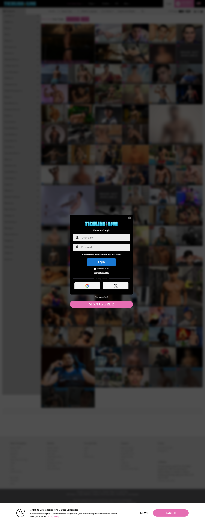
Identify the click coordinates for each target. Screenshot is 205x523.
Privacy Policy (53, 516)
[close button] (129, 218)
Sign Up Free (101, 304)
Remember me (103, 269)
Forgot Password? (101, 272)
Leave (144, 513)
